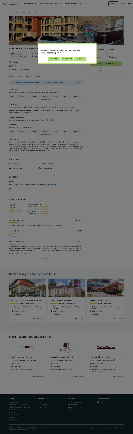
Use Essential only (67, 58)
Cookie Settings (54, 58)
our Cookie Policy (51, 53)
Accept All (80, 58)
